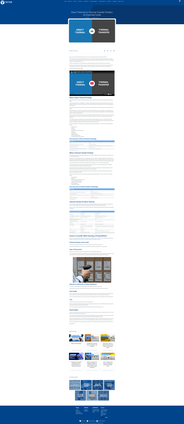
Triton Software (78, 412)
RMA (101, 415)
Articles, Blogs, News (79, 413)
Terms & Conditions (104, 409)
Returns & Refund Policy (104, 412)
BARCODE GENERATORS (98, 385)
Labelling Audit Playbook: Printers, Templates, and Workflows (92, 345)
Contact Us (77, 411)
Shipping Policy (103, 413)
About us (77, 409)
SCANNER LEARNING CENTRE (80, 395)
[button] (70, 1)
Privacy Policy (103, 414)
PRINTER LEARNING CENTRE (109, 385)
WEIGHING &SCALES (92, 395)
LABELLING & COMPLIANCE (103, 395)
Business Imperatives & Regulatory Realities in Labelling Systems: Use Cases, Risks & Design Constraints (92, 364)
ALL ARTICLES (75, 385)
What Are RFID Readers (76, 343)
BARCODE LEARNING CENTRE (86, 385)
